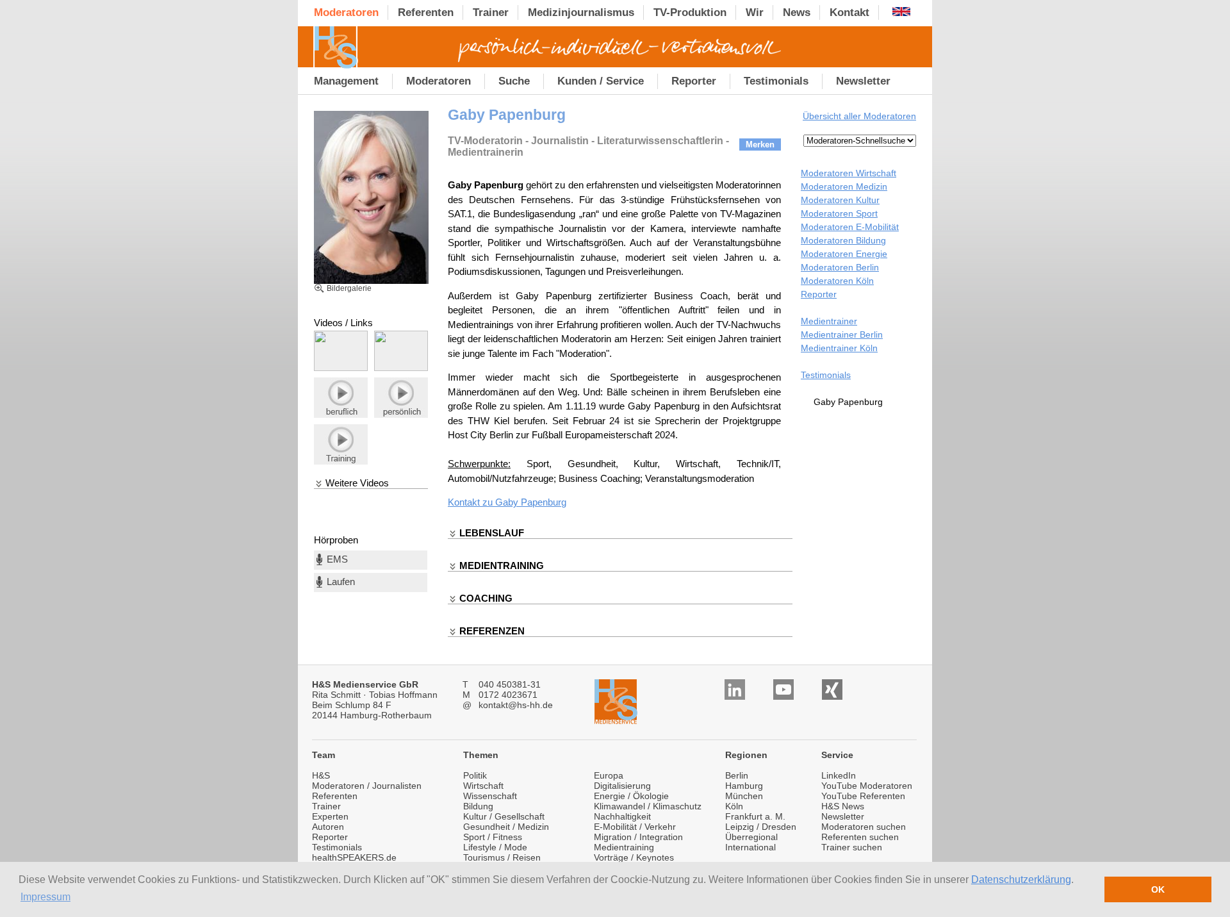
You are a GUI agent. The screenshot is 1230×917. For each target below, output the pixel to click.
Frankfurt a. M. (755, 816)
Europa (608, 775)
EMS (337, 559)
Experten (330, 816)
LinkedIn (838, 775)
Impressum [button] (45, 896)
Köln (734, 806)
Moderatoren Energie (844, 254)
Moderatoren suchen (863, 827)
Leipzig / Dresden (760, 827)
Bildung (478, 806)
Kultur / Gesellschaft (504, 816)
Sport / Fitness (492, 837)
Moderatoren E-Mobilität (850, 227)
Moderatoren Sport (839, 213)
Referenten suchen (860, 837)
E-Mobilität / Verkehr (635, 827)
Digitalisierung (622, 786)
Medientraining (624, 847)
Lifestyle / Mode (495, 847)
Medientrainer (829, 321)
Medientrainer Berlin (842, 334)
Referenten (334, 796)
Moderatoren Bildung (843, 240)
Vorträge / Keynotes (634, 857)
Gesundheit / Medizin (506, 827)
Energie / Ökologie (631, 796)
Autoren (328, 827)
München (744, 796)
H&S (321, 775)
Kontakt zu (471, 502)
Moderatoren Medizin (844, 186)
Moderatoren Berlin (840, 267)
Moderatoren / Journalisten (367, 786)
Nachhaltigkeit (622, 816)
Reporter (819, 294)
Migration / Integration (638, 837)
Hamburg (744, 786)
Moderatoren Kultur (840, 200)
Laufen (341, 581)
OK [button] (1158, 889)
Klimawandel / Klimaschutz (647, 806)
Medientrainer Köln (839, 348)
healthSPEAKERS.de (354, 857)
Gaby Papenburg (530, 502)
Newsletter (842, 816)
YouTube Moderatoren (866, 786)
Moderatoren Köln (837, 281)
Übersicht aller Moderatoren (859, 116)
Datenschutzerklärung (1021, 879)
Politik (475, 775)
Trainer (326, 806)
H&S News (842, 806)
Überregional (751, 837)
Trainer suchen (851, 847)
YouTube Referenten (863, 796)
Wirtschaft (483, 786)
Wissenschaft (490, 796)
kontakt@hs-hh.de (516, 705)
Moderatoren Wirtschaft (848, 173)
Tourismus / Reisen (502, 857)
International (750, 847)
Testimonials (826, 375)
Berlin (736, 775)
